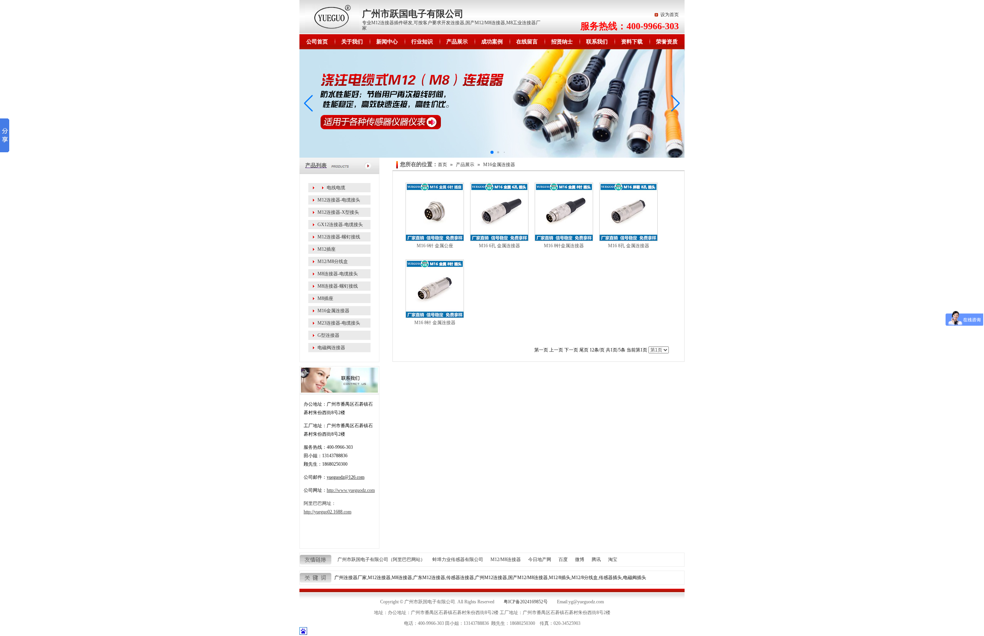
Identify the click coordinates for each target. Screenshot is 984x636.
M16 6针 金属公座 (435, 245)
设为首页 (669, 14)
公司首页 (317, 42)
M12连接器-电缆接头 (338, 200)
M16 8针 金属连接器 (434, 322)
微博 (579, 559)
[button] (675, 103)
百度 (563, 559)
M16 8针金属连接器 (564, 245)
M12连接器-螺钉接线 (338, 237)
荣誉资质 (667, 42)
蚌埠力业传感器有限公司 (457, 559)
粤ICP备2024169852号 (526, 601)
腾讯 (596, 559)
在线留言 (527, 42)
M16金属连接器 (333, 310)
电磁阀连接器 (331, 347)
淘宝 (612, 559)
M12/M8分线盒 (332, 261)
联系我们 (597, 42)
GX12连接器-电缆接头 (340, 224)
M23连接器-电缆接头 (338, 323)
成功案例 (492, 42)
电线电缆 (336, 187)
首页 (442, 164)
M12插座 (326, 249)
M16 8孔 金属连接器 (628, 245)
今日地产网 (539, 559)
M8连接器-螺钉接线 (337, 286)
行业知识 (422, 42)
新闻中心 (387, 42)
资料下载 (632, 42)
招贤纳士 (562, 42)
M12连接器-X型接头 (338, 212)
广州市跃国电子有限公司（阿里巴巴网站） (381, 559)
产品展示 (457, 42)
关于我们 (352, 42)
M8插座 (325, 298)
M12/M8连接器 (505, 559)
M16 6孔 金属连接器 (499, 245)
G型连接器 (328, 335)
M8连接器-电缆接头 (337, 273)
